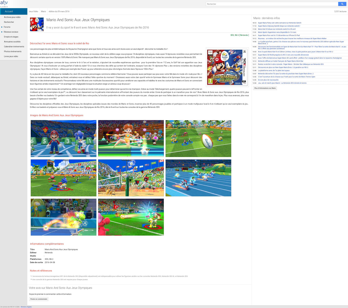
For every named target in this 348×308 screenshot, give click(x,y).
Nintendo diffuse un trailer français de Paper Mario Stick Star (278, 61)
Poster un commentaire (38, 299)
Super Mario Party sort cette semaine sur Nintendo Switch (277, 23)
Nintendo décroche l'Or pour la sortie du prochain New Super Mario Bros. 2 (283, 74)
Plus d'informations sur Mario (265, 88)
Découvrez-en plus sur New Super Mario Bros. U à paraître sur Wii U (280, 67)
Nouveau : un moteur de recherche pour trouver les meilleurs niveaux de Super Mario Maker (290, 38)
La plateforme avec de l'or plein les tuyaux (271, 70)
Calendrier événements (14, 46)
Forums (7, 27)
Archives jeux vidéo (12, 17)
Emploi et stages (11, 37)
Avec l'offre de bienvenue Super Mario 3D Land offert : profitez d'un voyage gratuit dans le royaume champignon (297, 58)
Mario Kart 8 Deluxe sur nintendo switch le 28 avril (274, 29)
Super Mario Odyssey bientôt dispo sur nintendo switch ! (276, 26)
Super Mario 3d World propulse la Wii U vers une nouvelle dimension (281, 55)
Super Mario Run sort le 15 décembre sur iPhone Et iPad (276, 35)
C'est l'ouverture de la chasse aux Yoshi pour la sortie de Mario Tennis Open (284, 77)
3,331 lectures (340, 11)
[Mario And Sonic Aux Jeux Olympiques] (227, 67)
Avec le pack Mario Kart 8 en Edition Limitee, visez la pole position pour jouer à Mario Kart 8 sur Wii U (293, 52)
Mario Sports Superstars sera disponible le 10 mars (274, 32)
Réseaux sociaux (11, 32)
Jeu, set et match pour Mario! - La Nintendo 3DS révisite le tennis (280, 83)
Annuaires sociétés (12, 42)
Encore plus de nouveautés (266, 80)
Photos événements (12, 51)
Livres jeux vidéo (11, 56)
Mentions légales (26, 307)
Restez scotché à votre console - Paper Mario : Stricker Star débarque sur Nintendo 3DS (288, 64)
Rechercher (9, 22)
